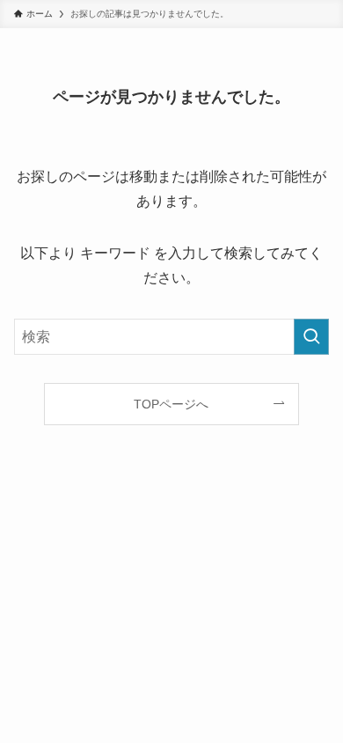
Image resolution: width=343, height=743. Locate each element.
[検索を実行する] (311, 337)
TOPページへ (171, 404)
